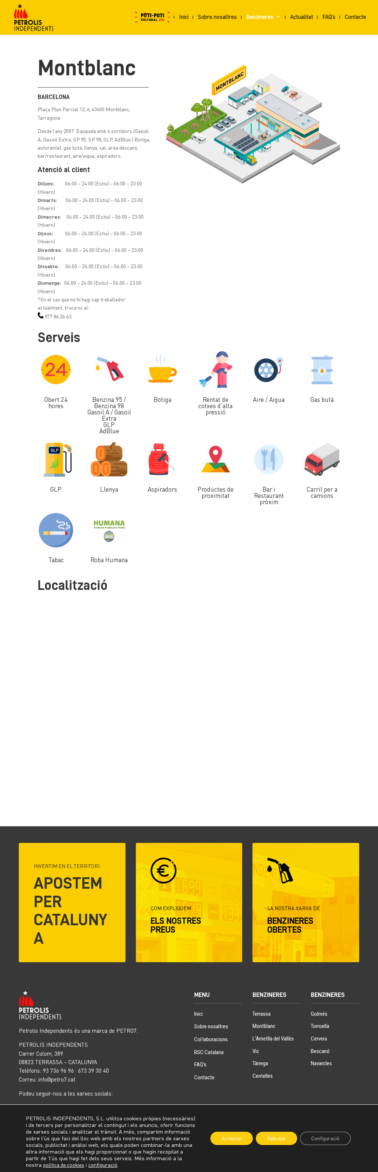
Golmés (319, 1014)
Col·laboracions (211, 1039)
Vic (255, 1051)
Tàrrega (260, 1063)
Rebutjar (276, 1138)
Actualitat (301, 17)
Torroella (320, 1026)
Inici (184, 17)
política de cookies (63, 1165)
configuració (102, 1165)
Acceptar (231, 1138)
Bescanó (320, 1051)
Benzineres (260, 17)
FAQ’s (329, 17)
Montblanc (263, 1026)
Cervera (319, 1038)
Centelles (262, 1076)
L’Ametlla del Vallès (273, 1038)
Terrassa (261, 1014)
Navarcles (321, 1063)
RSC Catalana (209, 1052)
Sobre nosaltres (217, 17)
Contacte (355, 17)
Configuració (325, 1138)
